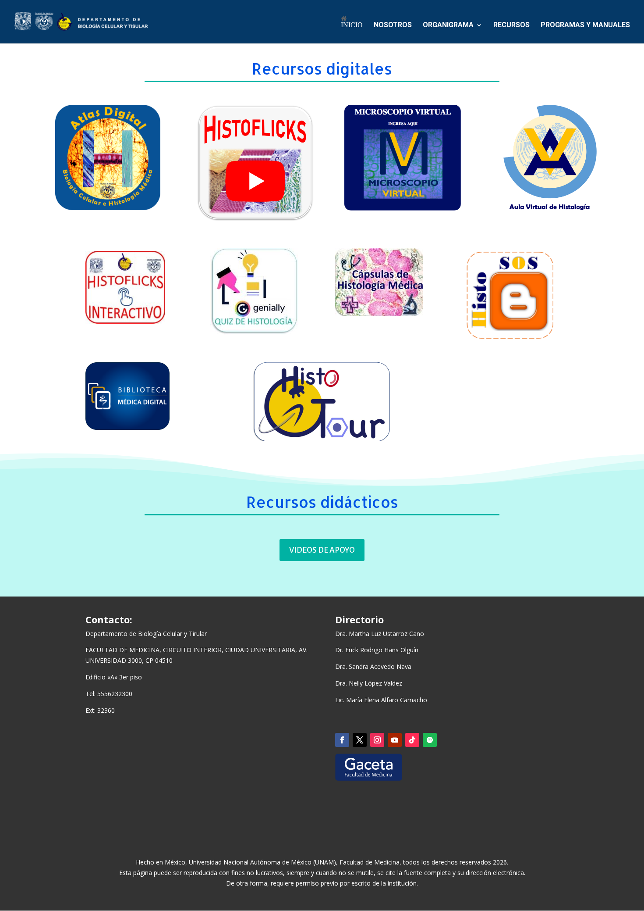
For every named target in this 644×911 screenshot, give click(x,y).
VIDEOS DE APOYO (322, 550)
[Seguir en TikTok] (412, 740)
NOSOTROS (393, 25)
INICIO (352, 24)
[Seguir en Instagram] (377, 740)
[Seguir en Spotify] (430, 740)
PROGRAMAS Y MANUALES (585, 25)
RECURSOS (511, 25)
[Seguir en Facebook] (342, 740)
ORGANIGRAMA (448, 25)
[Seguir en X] (360, 740)
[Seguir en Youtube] (395, 740)
